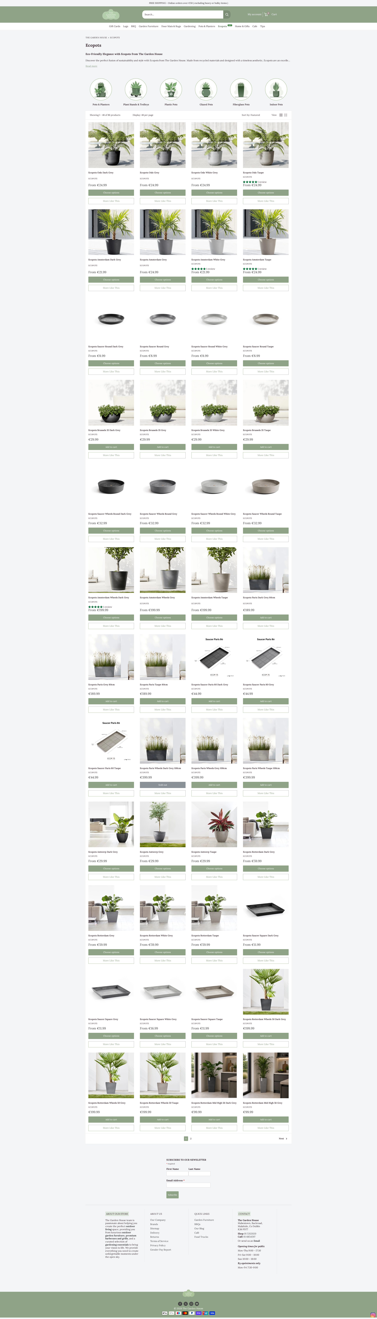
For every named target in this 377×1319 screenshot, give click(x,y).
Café (196, 1232)
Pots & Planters (207, 26)
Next (281, 1138)
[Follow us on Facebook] (180, 1304)
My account (255, 14)
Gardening (190, 26)
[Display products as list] (286, 115)
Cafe (254, 26)
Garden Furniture (148, 26)
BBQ (133, 26)
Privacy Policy (158, 1245)
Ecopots (224, 26)
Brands (154, 1224)
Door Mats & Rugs (171, 26)
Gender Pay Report (160, 1249)
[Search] (227, 14)
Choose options (111, 192)
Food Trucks (201, 1236)
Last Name (194, 1168)
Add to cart (111, 447)
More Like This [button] (111, 200)
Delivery (154, 1232)
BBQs (197, 1224)
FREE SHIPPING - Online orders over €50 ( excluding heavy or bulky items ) (188, 3)
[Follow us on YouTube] (197, 1304)
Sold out (162, 784)
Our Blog (199, 1228)
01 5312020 (250, 1233)
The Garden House (96, 37)
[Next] (291, 89)
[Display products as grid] (281, 115)
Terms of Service (159, 1241)
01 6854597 (249, 1236)
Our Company (158, 1219)
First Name (172, 1168)
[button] (250, 181)
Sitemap (154, 1228)
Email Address (175, 1180)
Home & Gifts (242, 26)
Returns (154, 1236)
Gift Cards (114, 26)
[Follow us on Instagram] (191, 1304)
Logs (125, 26)
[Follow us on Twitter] (186, 1304)
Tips (262, 26)
